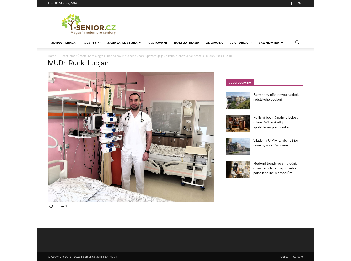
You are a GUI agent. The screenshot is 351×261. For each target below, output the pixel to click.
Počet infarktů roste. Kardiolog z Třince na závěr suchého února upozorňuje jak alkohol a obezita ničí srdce (131, 56)
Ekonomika (269, 42)
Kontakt (298, 257)
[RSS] (299, 3)
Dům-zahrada (186, 42)
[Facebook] (291, 3)
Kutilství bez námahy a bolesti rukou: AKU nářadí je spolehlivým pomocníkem (275, 122)
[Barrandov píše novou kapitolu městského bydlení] (238, 100)
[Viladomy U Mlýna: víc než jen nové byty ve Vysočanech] (238, 146)
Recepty (89, 42)
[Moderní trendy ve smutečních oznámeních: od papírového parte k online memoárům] (238, 169)
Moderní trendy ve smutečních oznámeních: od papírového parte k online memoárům (276, 168)
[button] (297, 43)
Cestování (157, 42)
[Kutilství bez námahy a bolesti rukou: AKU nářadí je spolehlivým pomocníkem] (238, 123)
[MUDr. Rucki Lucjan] (131, 201)
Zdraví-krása (63, 42)
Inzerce (283, 257)
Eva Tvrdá (238, 42)
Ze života (214, 42)
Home (52, 56)
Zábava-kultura (122, 42)
